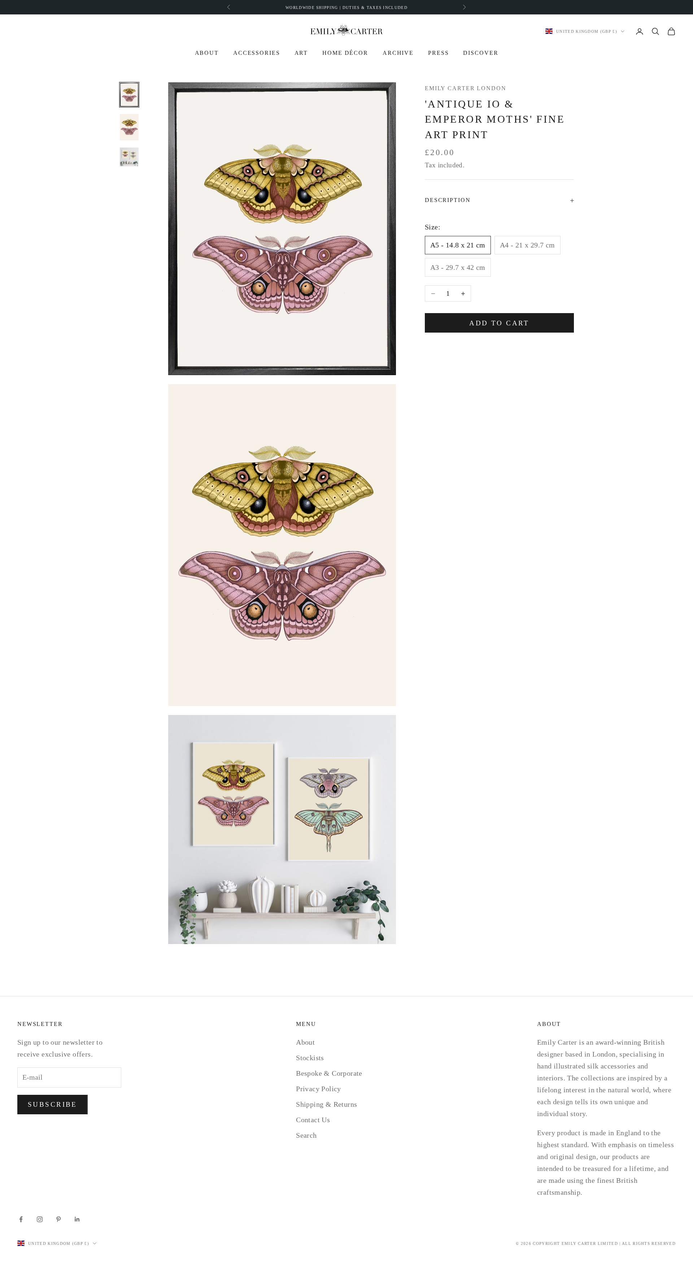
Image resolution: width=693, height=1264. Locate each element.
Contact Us (313, 1120)
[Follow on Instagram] (39, 1219)
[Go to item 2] (129, 127)
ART (301, 53)
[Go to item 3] (129, 157)
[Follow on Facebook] (21, 1219)
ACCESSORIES (256, 53)
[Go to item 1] (129, 94)
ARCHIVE (398, 53)
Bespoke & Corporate (329, 1073)
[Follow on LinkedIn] (77, 1219)
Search (306, 1135)
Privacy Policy (318, 1089)
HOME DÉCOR (345, 53)
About (207, 53)
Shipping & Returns (326, 1104)
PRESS (438, 53)
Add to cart (499, 323)
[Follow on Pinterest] (58, 1219)
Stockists (310, 1058)
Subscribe (52, 1104)
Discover (480, 53)
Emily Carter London (465, 88)
